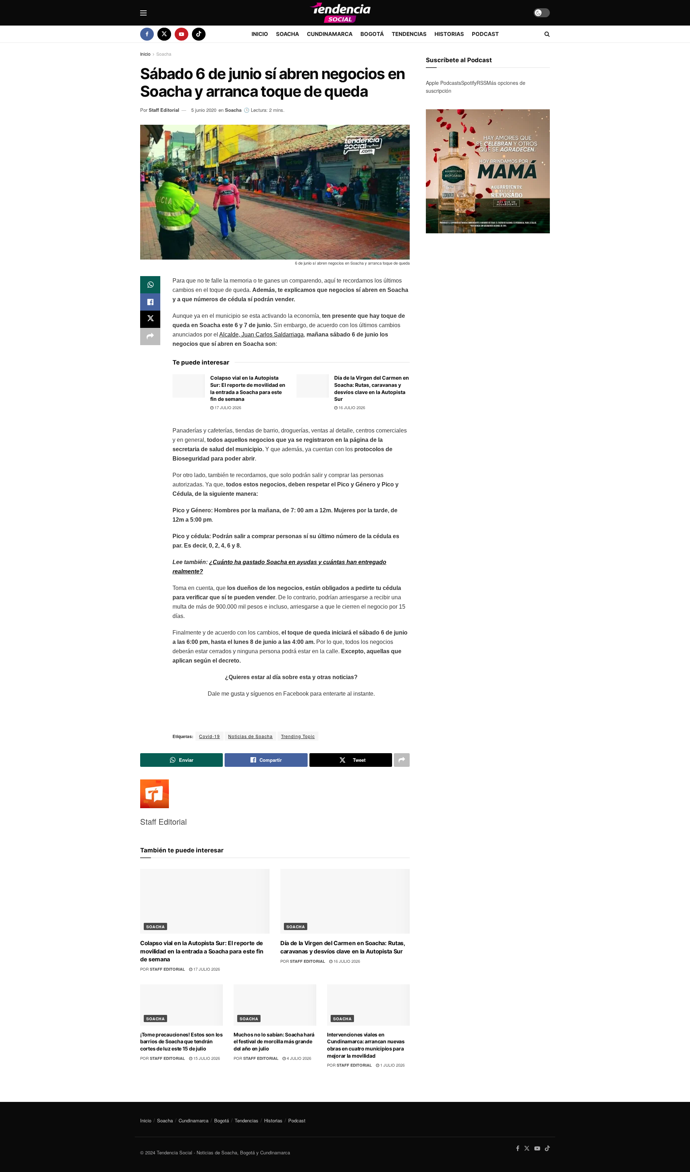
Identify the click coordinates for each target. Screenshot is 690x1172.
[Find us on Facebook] (147, 34)
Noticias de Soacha (250, 736)
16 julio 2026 (351, 407)
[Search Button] (547, 34)
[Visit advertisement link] (488, 171)
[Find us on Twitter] (164, 34)
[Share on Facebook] (150, 302)
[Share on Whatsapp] (150, 284)
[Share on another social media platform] (150, 336)
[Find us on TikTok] (199, 34)
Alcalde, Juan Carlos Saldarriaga (261, 334)
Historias (449, 34)
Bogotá (372, 34)
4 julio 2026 (298, 1058)
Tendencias (409, 34)
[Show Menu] (143, 12)
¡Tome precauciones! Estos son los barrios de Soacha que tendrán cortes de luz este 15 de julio (181, 1041)
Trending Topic (298, 736)
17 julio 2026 (227, 407)
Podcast (485, 34)
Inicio (260, 34)
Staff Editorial (164, 109)
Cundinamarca (330, 34)
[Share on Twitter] (150, 319)
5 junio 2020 (203, 109)
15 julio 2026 (206, 1058)
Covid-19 (209, 736)
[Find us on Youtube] (181, 34)
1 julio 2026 (392, 1065)
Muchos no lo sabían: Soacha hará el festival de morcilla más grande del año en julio (274, 1041)
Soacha (287, 34)
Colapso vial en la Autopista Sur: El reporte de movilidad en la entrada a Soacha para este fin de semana (201, 951)
